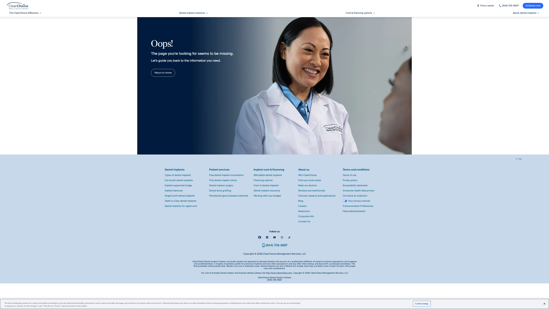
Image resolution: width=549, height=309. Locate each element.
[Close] (544, 304)
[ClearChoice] (17, 5)
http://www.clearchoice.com (279, 273)
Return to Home (163, 72)
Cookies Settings (421, 304)
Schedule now (533, 5)
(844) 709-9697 (274, 280)
